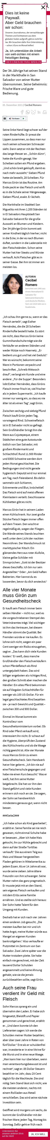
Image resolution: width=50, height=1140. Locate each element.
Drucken (44, 112)
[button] (15, 118)
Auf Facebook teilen (22, 112)
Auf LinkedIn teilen (39, 112)
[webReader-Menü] (5, 118)
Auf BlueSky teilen (33, 112)
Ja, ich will (38, 1134)
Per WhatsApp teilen (27, 112)
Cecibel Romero (33, 105)
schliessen (43, 7)
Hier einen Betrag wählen (23, 62)
